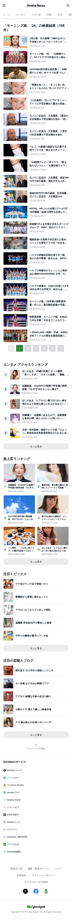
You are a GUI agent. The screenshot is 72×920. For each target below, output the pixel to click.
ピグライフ (12, 829)
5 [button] (52, 348)
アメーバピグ (13, 807)
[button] (60, 348)
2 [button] (27, 348)
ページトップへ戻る (36, 748)
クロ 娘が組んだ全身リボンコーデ (33, 722)
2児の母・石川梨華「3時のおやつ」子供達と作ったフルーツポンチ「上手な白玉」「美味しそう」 (48, 41)
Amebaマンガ (13, 822)
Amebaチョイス (14, 770)
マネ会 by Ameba (15, 785)
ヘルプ (57, 868)
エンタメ (20, 14)
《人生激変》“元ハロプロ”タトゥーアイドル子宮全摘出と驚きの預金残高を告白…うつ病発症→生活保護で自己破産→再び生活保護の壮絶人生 (48, 105)
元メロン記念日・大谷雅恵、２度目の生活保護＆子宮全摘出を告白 (48, 132)
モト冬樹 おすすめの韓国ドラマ (32, 683)
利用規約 (21, 875)
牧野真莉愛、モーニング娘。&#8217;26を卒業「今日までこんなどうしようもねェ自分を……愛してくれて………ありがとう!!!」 (48, 321)
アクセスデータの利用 (36, 882)
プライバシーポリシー (43, 875)
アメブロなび (13, 844)
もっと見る (36, 446)
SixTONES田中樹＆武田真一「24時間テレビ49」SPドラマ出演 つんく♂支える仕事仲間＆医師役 (48, 72)
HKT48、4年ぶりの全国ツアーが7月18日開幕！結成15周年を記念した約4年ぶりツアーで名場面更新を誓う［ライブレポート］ (48, 213)
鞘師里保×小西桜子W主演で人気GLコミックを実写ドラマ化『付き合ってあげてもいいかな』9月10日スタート (49, 244)
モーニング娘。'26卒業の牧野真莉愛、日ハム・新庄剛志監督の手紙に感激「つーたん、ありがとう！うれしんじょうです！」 (48, 306)
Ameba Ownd (14, 799)
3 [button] (36, 348)
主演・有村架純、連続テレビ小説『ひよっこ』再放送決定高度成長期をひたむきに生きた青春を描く (44, 433)
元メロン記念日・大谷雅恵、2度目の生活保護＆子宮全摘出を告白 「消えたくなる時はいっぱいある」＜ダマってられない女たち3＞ (48, 120)
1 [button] (19, 348)
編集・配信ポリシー (38, 868)
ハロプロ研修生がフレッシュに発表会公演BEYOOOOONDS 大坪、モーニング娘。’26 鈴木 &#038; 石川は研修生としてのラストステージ (48, 275)
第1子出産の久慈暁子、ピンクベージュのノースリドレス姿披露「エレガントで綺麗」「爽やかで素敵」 (55, 520)
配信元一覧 (16, 868)
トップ (6, 14)
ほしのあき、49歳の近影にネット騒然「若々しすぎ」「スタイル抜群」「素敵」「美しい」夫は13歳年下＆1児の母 (44, 374)
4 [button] (44, 348)
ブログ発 (36, 14)
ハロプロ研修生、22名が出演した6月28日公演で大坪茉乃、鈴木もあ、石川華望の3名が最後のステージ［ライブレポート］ (49, 290)
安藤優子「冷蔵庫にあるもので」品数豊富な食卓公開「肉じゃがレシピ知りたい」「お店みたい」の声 (44, 418)
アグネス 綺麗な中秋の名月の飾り (33, 696)
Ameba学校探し (14, 851)
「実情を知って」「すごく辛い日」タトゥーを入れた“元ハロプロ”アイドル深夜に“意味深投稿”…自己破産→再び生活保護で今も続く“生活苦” (48, 89)
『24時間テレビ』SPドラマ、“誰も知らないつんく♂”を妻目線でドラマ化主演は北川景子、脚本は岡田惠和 (48, 165)
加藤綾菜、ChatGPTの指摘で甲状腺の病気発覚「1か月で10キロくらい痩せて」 (44, 387)
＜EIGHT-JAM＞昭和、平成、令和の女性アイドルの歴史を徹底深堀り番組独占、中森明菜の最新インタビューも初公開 (48, 337)
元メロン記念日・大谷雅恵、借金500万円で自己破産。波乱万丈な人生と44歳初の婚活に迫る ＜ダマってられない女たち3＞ (49, 182)
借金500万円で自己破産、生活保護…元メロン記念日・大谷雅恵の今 (48, 194)
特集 (49, 14)
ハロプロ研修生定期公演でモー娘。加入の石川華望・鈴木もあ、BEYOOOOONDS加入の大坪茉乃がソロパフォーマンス (48, 259)
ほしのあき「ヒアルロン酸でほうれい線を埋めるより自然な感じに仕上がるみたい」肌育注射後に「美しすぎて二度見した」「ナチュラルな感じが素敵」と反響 (44, 405)
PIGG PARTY (13, 814)
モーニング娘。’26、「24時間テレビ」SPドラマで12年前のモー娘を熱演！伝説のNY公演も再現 (48, 57)
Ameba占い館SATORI (17, 836)
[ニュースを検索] (68, 6)
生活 (60, 14)
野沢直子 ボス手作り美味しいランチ (34, 670)
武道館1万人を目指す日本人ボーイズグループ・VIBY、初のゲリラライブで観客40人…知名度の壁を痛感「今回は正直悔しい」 (48, 228)
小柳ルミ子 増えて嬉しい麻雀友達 (33, 709)
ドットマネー (13, 777)
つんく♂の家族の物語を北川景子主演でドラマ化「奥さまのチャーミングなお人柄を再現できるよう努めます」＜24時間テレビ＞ (48, 151)
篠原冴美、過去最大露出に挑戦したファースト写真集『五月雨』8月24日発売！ (55, 487)
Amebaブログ (13, 792)
